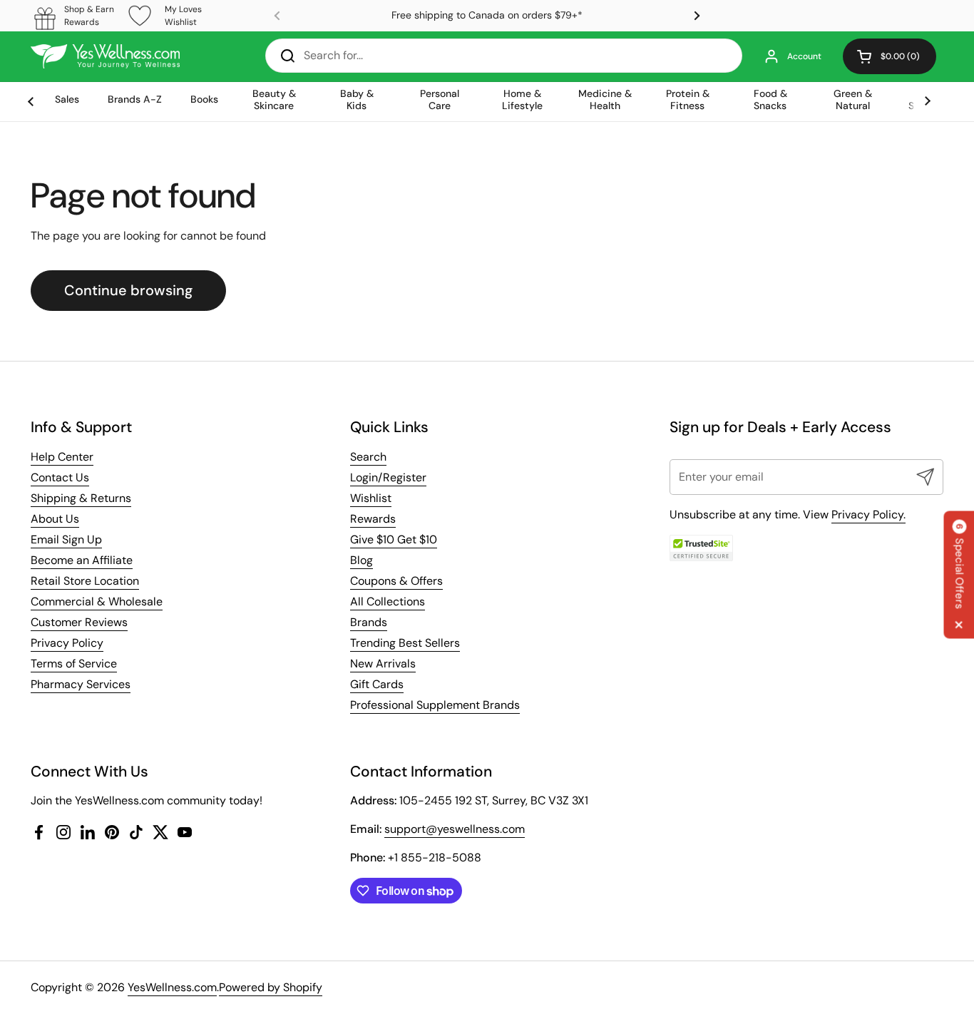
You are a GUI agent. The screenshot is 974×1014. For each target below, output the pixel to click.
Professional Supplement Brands (435, 704)
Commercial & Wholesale (97, 601)
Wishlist (370, 498)
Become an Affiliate (82, 560)
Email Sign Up (66, 539)
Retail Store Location (85, 580)
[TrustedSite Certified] (702, 548)
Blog (361, 560)
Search (368, 456)
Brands (368, 622)
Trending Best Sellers (405, 642)
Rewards (373, 518)
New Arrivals (383, 663)
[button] (889, 56)
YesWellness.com (172, 987)
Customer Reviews (79, 622)
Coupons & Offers (396, 580)
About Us (55, 518)
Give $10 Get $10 (393, 539)
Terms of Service (74, 663)
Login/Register (388, 477)
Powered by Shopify (270, 987)
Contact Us (60, 477)
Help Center (62, 456)
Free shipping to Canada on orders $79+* (487, 15)
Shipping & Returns (81, 498)
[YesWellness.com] (105, 56)
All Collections (387, 601)
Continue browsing (128, 290)
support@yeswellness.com (454, 828)
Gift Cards (377, 684)
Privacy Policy (67, 642)
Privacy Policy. (868, 514)
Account (804, 56)
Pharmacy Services (80, 684)
